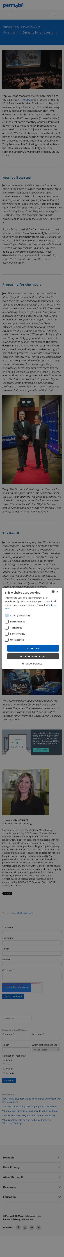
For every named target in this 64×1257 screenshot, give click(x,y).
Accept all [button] (33, 648)
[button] (32, 663)
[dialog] (32, 628)
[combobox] (53, 591)
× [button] (57, 591)
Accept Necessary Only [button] (33, 656)
